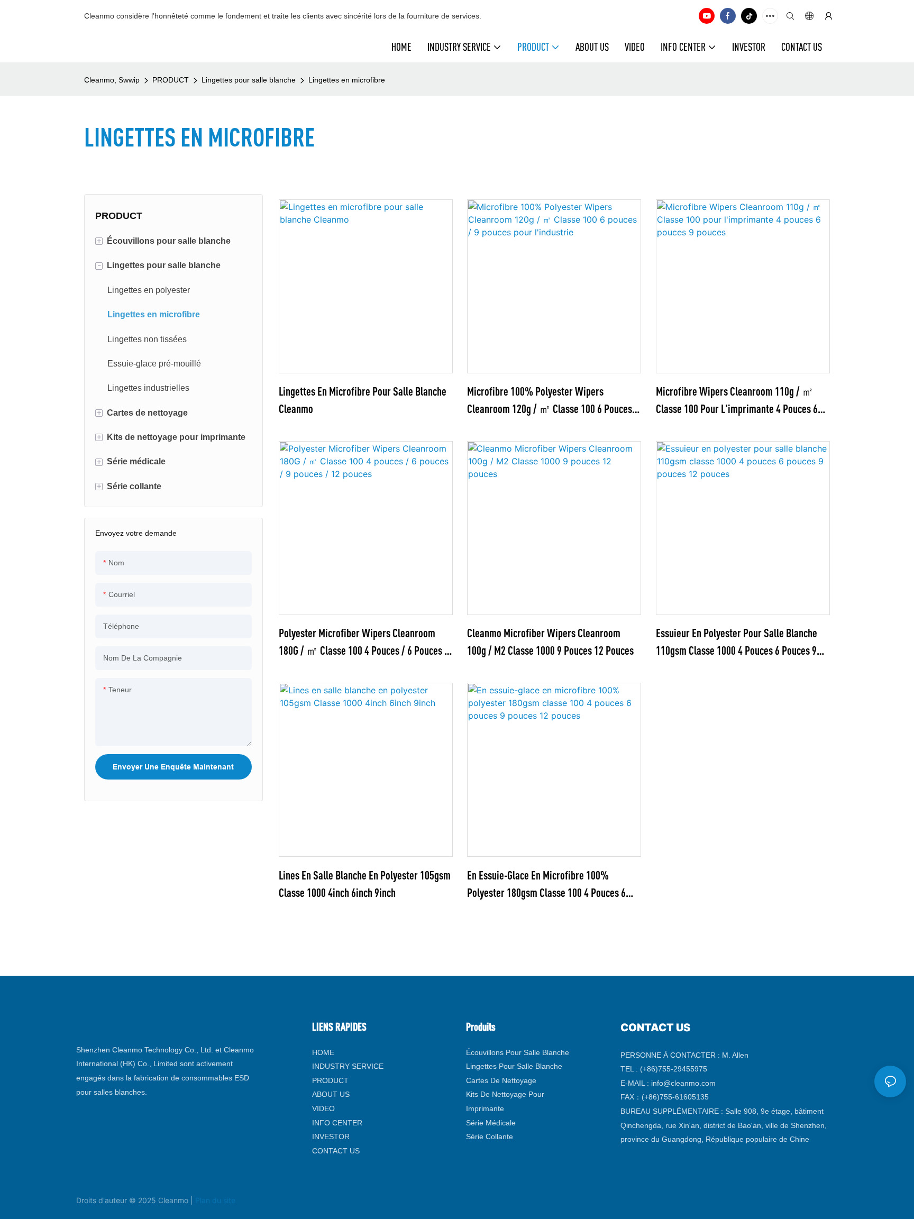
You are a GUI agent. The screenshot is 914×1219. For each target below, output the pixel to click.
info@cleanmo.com (683, 1083)
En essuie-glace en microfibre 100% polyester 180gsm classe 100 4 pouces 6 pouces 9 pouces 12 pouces (546, 884)
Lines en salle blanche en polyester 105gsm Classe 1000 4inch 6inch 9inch (365, 883)
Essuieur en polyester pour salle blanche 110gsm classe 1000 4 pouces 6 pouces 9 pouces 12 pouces (736, 642)
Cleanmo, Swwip (112, 80)
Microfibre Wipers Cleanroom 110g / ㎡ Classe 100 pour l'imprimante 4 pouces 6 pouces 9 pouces (737, 400)
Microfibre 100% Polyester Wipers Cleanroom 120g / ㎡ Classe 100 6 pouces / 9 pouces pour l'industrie (552, 400)
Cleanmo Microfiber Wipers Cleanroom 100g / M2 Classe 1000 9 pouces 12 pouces (550, 641)
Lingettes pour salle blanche (249, 80)
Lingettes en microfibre (346, 80)
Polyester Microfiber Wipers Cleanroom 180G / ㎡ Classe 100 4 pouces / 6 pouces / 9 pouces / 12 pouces (363, 642)
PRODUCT (170, 80)
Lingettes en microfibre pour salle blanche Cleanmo (362, 399)
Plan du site (215, 1200)
